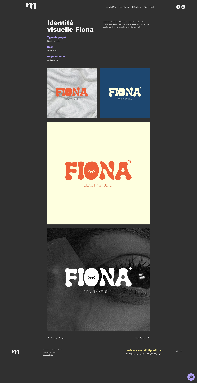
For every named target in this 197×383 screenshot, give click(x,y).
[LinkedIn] (183, 7)
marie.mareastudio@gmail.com (144, 350)
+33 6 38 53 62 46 (153, 354)
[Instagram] (178, 7)
